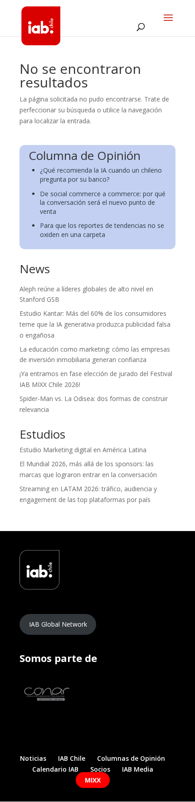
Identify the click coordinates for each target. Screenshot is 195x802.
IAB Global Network (58, 624)
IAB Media (137, 769)
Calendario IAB (55, 769)
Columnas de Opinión (131, 758)
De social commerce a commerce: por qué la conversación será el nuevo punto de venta (103, 202)
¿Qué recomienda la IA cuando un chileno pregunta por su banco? (101, 175)
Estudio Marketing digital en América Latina (83, 449)
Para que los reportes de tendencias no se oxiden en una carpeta (102, 230)
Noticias (33, 758)
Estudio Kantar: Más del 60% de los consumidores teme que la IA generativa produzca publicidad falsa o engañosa (95, 324)
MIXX (93, 780)
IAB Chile (71, 758)
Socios (100, 769)
